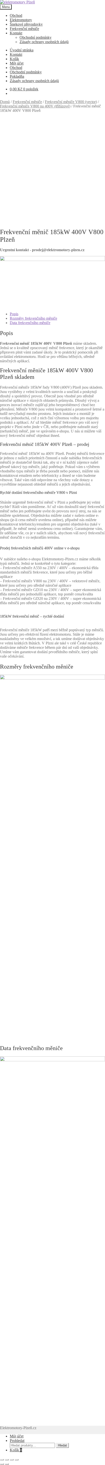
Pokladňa (17, 76)
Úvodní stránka (21, 50)
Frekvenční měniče (24, 29)
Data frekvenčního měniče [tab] (30, 323)
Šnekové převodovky (26, 24)
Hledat (62, 1445)
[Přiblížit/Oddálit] (2, 1459)
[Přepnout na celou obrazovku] (7, 1459)
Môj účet (16, 63)
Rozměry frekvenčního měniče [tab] (33, 318)
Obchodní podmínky (36, 37)
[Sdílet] (12, 1459)
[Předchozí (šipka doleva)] (2, 1464)
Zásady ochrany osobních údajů (44, 42)
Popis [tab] (14, 314)
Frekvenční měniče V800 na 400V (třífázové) (35, 106)
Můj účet (16, 1436)
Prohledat (17, 1440)
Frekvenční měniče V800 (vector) (71, 102)
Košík (14, 59)
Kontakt (16, 33)
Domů (5, 102)
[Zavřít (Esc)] (17, 1459)
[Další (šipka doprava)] (7, 1464)
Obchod (16, 15)
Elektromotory (21, 20)
